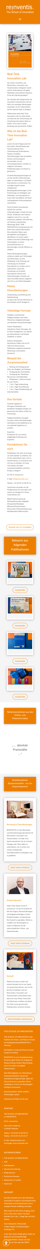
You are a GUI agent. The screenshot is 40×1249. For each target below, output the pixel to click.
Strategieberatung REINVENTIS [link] (18, 1043)
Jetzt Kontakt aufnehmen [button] (20, 1019)
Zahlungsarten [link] (9, 1165)
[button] (20, 19)
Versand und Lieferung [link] (12, 1169)
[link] (20, 13)
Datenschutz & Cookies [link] (12, 1180)
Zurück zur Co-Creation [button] (20, 527)
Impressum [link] (8, 1184)
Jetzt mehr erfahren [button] (20, 867)
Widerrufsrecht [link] (9, 1173)
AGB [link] (5, 1162)
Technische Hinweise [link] (11, 1176)
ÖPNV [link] (26, 1242)
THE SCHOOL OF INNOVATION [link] (16, 1158)
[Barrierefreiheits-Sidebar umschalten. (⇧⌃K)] (6, 1243)
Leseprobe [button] (20, 590)
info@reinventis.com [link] (20, 479)
